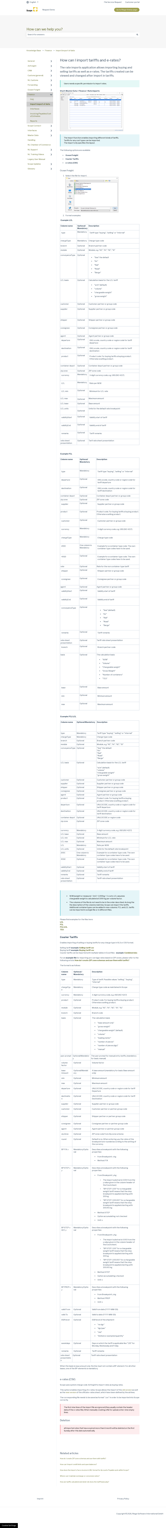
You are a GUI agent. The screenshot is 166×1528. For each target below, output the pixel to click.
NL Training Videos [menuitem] (36, 154)
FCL (61, 924)
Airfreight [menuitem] (32, 66)
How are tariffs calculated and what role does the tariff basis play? (84, 1482)
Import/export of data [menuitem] (40, 104)
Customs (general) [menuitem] (35, 75)
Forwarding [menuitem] (33, 85)
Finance (48, 50)
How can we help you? (45, 29)
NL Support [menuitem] (33, 150)
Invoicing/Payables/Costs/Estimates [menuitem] (40, 115)
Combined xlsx (130, 953)
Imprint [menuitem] (40, 1499)
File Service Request (113, 2)
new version (71, 1392)
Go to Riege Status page (126, 10)
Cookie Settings (9, 1525)
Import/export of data (65, 50)
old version (127, 1390)
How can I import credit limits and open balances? (78, 1464)
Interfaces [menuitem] (34, 109)
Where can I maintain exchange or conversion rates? (80, 1476)
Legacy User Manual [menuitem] (36, 159)
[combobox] (81, 34)
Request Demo (48, 10)
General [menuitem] (31, 61)
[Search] (137, 34)
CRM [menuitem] (30, 71)
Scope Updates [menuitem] (34, 164)
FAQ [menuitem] (32, 99)
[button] (51, 61)
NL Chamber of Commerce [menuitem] (39, 145)
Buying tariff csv (86, 950)
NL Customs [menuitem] (33, 80)
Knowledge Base (34, 50)
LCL (61, 922)
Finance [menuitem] (31, 94)
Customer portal (132, 2)
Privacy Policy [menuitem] (123, 1499)
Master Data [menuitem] (33, 135)
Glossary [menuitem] (31, 169)
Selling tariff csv (86, 948)
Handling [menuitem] (31, 140)
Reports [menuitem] (33, 121)
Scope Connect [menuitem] (34, 126)
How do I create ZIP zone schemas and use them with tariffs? (102, 960)
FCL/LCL (63, 927)
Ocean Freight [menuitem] (34, 90)
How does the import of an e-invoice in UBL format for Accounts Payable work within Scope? (94, 1470)
